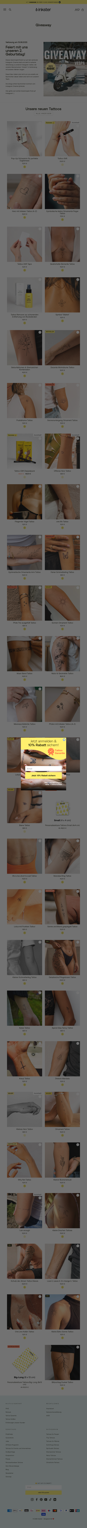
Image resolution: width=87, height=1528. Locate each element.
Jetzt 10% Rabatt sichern (43, 775)
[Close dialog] (64, 740)
